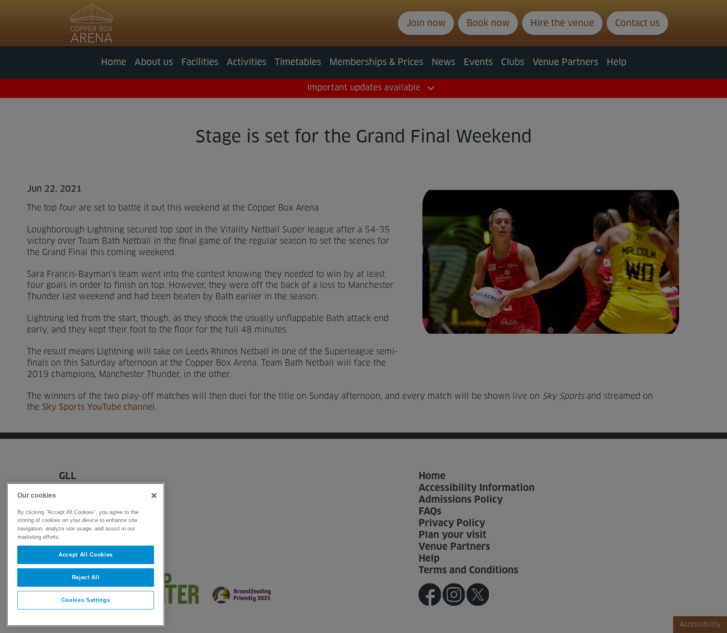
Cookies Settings (85, 600)
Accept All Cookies (85, 554)
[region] (86, 554)
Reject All (86, 577)
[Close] (154, 495)
